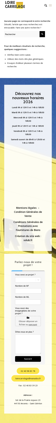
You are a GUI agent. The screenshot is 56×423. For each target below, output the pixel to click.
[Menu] (50, 5)
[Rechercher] (44, 5)
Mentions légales (26, 207)
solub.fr (28, 240)
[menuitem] (44, 5)
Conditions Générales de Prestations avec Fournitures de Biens (28, 226)
